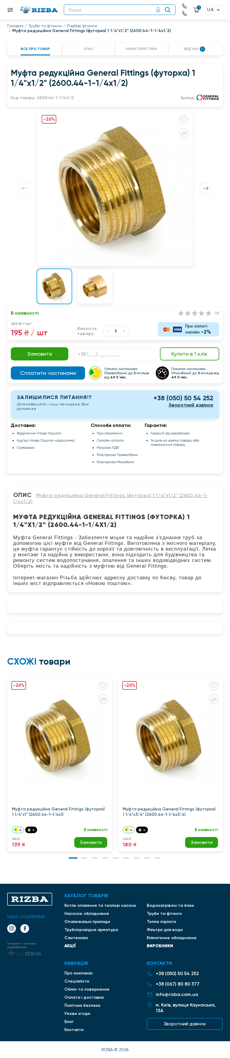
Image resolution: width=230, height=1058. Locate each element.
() (217, 313)
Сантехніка (76, 937)
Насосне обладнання (86, 913)
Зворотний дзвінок (191, 405)
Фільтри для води (165, 929)
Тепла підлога (161, 921)
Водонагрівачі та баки (170, 905)
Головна (15, 25)
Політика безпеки (82, 1005)
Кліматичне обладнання (171, 937)
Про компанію (78, 973)
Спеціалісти (76, 981)
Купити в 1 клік (189, 354)
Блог (69, 1021)
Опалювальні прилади (87, 921)
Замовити (91, 842)
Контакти (74, 1029)
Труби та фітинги (45, 25)
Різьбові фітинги (82, 25)
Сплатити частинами (48, 373)
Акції (70, 945)
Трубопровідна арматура (91, 929)
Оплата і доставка (84, 997)
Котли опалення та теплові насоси (100, 905)
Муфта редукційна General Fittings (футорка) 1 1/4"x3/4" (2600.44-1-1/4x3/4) (169, 812)
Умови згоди (77, 1013)
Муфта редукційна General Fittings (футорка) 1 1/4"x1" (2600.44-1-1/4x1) (58, 812)
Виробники (160, 945)
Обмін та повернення (86, 989)
